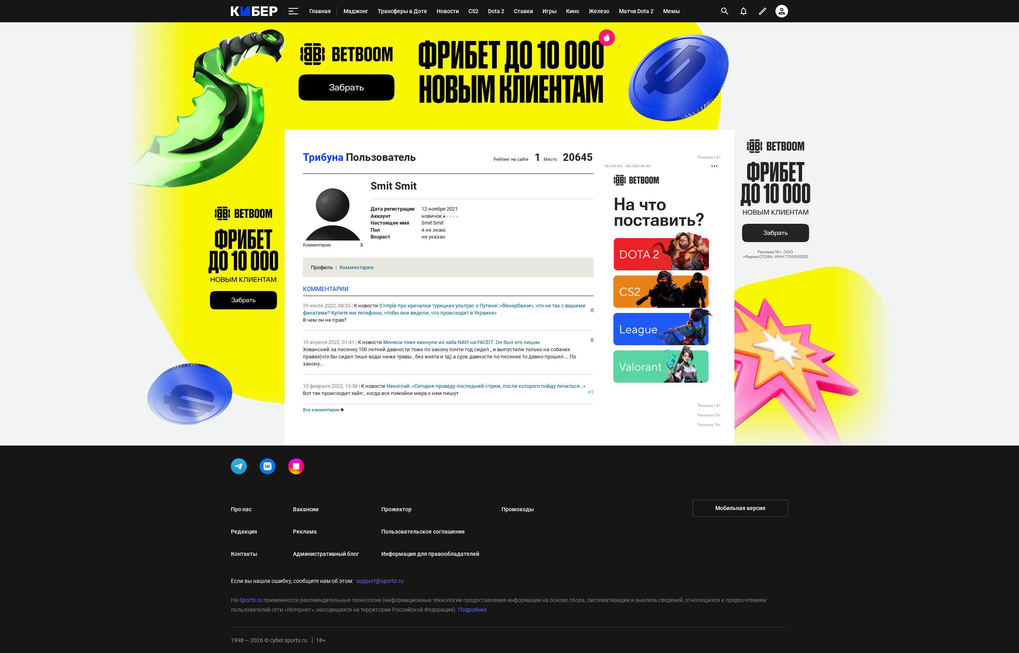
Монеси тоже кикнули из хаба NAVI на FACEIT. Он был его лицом (461, 342)
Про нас (241, 509)
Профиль (322, 267)
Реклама (305, 531)
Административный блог (326, 554)
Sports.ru (250, 600)
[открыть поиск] (725, 11)
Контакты (244, 554)
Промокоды (518, 509)
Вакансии (305, 509)
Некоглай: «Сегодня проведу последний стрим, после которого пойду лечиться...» (486, 386)
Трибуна (323, 157)
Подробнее (472, 609)
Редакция (244, 531)
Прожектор (396, 509)
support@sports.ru (380, 581)
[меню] (293, 11)
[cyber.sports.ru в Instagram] (297, 467)
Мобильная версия (740, 508)
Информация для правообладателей (430, 554)
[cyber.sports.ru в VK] (269, 467)
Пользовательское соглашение (423, 531)
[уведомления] (743, 11)
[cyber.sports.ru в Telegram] (240, 467)
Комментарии (357, 267)
